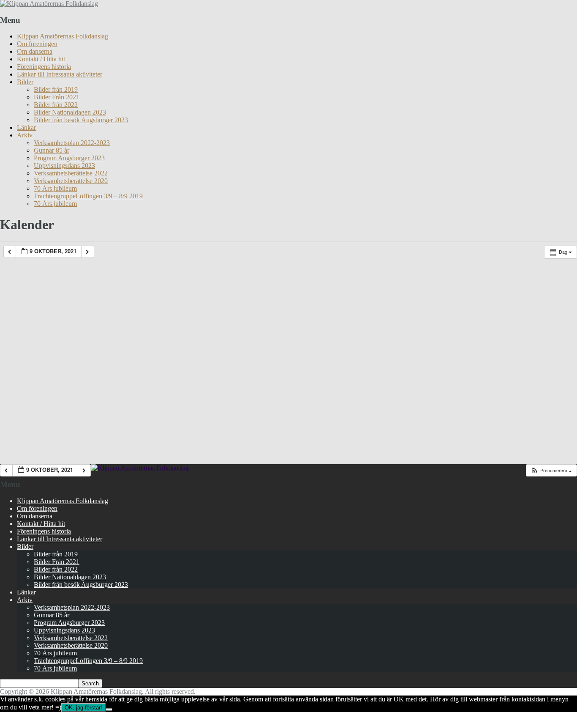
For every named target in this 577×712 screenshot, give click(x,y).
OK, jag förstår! (83, 707)
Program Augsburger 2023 (69, 158)
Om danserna (34, 51)
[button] (551, 470)
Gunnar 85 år (51, 150)
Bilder (25, 81)
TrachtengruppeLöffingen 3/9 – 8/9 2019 (88, 196)
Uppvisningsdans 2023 (64, 165)
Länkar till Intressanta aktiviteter (59, 74)
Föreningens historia (44, 66)
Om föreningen (37, 43)
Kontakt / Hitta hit (41, 59)
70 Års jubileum (55, 188)
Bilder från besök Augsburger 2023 (81, 119)
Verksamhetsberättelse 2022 (71, 173)
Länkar (26, 127)
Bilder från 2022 (56, 104)
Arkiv (25, 135)
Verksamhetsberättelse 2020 (71, 180)
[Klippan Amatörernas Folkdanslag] (49, 3)
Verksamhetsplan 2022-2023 (72, 142)
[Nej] (109, 709)
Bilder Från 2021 (56, 97)
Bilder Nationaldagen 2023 (70, 112)
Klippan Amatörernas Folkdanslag (62, 36)
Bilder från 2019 (56, 89)
